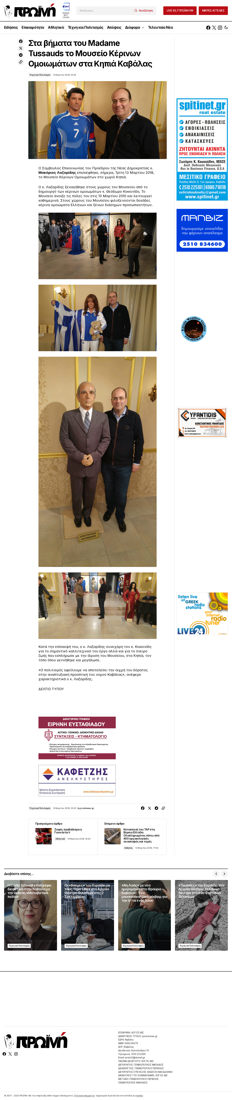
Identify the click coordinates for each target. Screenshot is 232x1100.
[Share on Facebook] (20, 41)
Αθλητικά (60, 839)
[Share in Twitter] (20, 48)
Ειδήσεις (129, 848)
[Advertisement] (202, 67)
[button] (226, 27)
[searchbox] (105, 11)
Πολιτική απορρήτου (84, 1095)
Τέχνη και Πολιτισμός (39, 75)
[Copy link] (20, 62)
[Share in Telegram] (20, 55)
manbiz (139, 1095)
